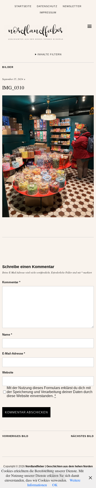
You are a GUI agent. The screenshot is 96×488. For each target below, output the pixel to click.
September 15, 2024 (12, 79)
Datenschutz (47, 6)
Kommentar (11, 282)
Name (7, 334)
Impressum (48, 12)
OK (55, 484)
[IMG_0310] (48, 215)
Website (7, 372)
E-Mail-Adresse (13, 353)
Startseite (23, 6)
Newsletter (72, 6)
